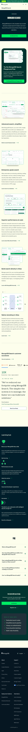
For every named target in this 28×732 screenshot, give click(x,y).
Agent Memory (17, 719)
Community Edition (6, 704)
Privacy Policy (4, 674)
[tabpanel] (14, 390)
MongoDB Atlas (5, 697)
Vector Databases (17, 697)
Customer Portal (17, 667)
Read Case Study (14, 408)
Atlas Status (16, 670)
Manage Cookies (17, 681)
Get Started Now (14, 36)
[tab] (5, 366)
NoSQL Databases (17, 700)
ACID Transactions (17, 711)
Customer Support (17, 678)
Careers (3, 663)
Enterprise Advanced (6, 700)
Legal (3, 670)
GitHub (3, 678)
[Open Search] (23, 4)
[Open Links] (25, 4)
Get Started (14, 603)
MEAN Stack (16, 722)
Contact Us (16, 663)
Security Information (6, 681)
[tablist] (14, 366)
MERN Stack (16, 715)
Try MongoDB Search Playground (14, 81)
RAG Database (17, 708)
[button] (14, 449)
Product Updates (17, 674)
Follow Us (4, 688)
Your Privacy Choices (20, 685)
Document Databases (18, 704)
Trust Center (4, 685)
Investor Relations (5, 667)
